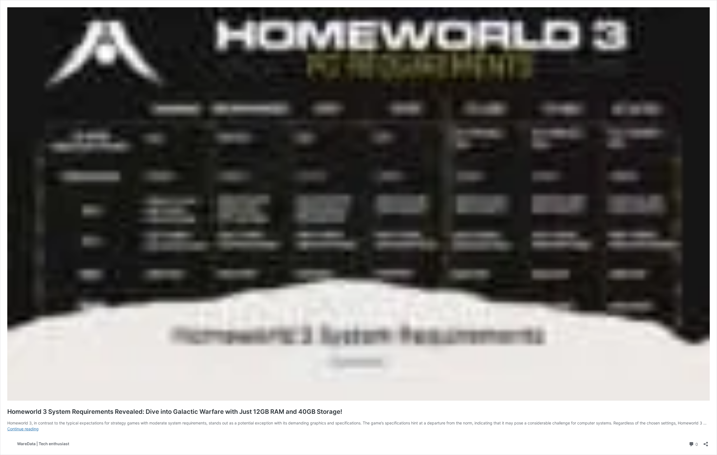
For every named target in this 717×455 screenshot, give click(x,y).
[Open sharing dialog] (706, 442)
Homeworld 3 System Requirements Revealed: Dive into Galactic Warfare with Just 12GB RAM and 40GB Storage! (174, 411)
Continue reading (23, 428)
